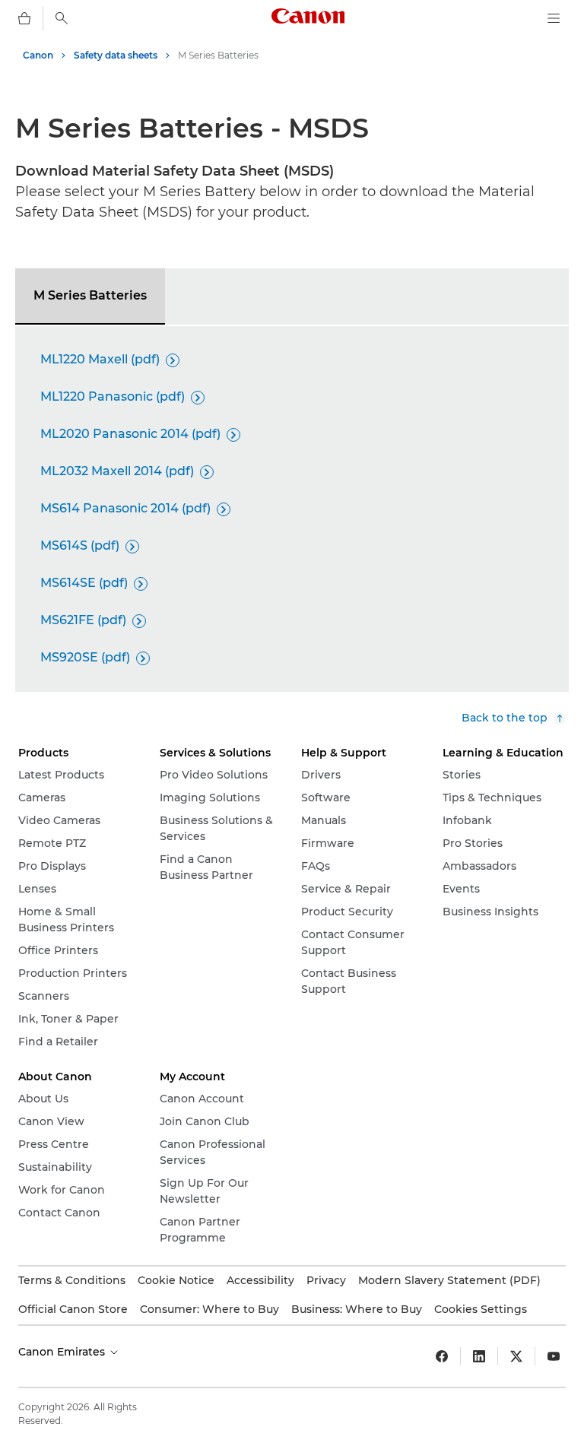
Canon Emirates (63, 1352)
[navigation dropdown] (553, 18)
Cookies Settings (480, 1309)
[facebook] (442, 1356)
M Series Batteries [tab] (90, 295)
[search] (61, 18)
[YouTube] (554, 1356)
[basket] (24, 18)
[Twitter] (516, 1356)
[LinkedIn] (479, 1356)
